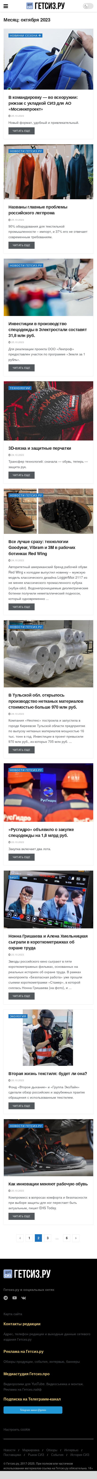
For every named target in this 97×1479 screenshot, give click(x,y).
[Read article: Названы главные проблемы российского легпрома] (48, 171)
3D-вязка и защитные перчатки (39, 448)
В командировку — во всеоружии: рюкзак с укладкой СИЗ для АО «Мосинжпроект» (43, 103)
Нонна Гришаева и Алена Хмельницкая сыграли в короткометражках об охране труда (48, 942)
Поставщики (12, 1454)
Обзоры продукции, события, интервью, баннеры (42, 1361)
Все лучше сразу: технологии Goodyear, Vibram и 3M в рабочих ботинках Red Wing (41, 547)
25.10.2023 (17, 115)
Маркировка (30, 1450)
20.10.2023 (17, 1080)
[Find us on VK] (23, 1297)
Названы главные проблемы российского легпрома (37, 210)
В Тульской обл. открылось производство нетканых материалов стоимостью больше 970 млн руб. (45, 701)
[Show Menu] (6, 6)
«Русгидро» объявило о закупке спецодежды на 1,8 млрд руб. (41, 832)
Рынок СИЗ (36, 1454)
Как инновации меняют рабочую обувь (48, 1184)
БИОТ (14, 877)
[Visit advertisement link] (48, 1475)
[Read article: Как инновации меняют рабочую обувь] (48, 1147)
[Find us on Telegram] (6, 1297)
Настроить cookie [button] (17, 1429)
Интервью (71, 1450)
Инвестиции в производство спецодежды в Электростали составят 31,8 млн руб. (47, 329)
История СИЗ (79, 1454)
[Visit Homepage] (45, 6)
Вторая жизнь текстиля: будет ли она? (47, 1073)
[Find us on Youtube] (14, 1297)
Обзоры (51, 1450)
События (57, 1454)
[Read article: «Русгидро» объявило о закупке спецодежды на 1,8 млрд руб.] (48, 792)
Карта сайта (13, 1313)
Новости (9, 1450)
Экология (18, 1016)
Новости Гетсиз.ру (26, 151)
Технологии (20, 388)
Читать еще (24, 131)
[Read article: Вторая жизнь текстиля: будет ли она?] (48, 1038)
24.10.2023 (17, 455)
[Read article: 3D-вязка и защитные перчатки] (48, 410)
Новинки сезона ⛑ (25, 35)
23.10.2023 (17, 842)
